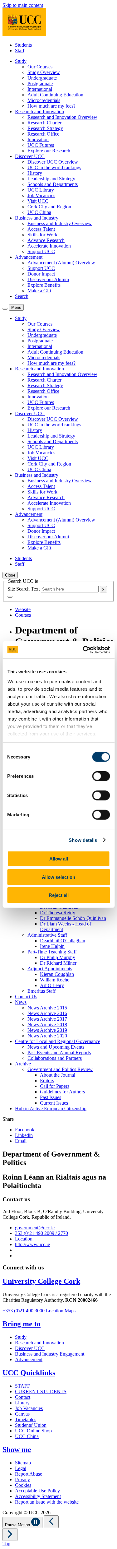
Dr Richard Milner (58, 963)
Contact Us (26, 996)
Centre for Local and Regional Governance (57, 1041)
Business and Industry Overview (59, 223)
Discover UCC (30, 1348)
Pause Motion (18, 1525)
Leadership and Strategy (51, 178)
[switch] (101, 776)
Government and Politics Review (60, 1069)
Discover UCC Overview (52, 162)
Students (23, 45)
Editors (47, 1080)
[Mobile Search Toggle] (4, 309)
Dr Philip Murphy (57, 957)
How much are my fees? (51, 106)
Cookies (23, 1485)
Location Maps (61, 1310)
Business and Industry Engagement (49, 1354)
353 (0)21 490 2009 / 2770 (41, 1233)
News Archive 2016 (47, 1013)
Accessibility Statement (38, 1496)
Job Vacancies (41, 195)
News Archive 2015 (47, 1007)
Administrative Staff (47, 935)
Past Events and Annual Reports (59, 1052)
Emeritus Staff (41, 991)
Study (21, 1337)
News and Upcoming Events (55, 1047)
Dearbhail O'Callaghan (62, 940)
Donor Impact (41, 273)
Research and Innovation (39, 1342)
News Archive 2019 (47, 1030)
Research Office (43, 134)
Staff (19, 50)
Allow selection (58, 876)
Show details (83, 839)
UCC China (39, 212)
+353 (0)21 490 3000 (23, 1310)
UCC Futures (40, 145)
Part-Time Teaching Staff (52, 951)
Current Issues (54, 1103)
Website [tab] (23, 609)
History (34, 173)
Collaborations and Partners (54, 1058)
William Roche (54, 979)
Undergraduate (42, 78)
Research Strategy (45, 128)
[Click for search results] (9, 597)
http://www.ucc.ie (32, 1244)
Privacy (22, 1479)
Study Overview (43, 72)
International (39, 89)
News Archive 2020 (47, 1035)
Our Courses (39, 66)
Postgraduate (40, 83)
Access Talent (41, 229)
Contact (22, 1397)
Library (22, 1402)
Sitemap (23, 1462)
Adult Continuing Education (55, 94)
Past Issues (50, 1097)
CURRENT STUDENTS (40, 1391)
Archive (23, 1063)
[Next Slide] (9, 1534)
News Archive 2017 (47, 1019)
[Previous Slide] (51, 1521)
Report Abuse (28, 1474)
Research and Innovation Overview (62, 117)
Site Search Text (24, 588)
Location (23, 1238)
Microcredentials (43, 100)
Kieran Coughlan (57, 974)
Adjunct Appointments (49, 968)
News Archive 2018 (47, 1024)
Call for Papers (54, 1086)
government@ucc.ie (35, 1227)
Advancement (28, 1359)
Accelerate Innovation (49, 245)
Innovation (38, 139)
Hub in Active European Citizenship (50, 1108)
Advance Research (46, 240)
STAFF (22, 1386)
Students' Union (30, 1425)
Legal (20, 1468)
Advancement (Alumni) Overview (61, 262)
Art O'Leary (52, 985)
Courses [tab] (23, 615)
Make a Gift (39, 290)
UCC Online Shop (33, 1430)
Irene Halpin (52, 946)
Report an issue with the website (47, 1502)
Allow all (58, 858)
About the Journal (57, 1075)
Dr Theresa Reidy (57, 912)
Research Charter (44, 122)
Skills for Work (42, 234)
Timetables (25, 1419)
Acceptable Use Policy (37, 1490)
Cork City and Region (49, 206)
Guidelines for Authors (62, 1091)
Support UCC (41, 251)
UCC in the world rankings (54, 167)
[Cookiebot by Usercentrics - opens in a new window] (83, 650)
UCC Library (40, 189)
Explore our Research (48, 150)
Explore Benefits (44, 285)
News (21, 1002)
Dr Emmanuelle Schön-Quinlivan (73, 918)
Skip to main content (22, 5)
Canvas (22, 1414)
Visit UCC (37, 201)
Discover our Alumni (48, 279)
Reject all (59, 895)
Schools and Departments (52, 184)
